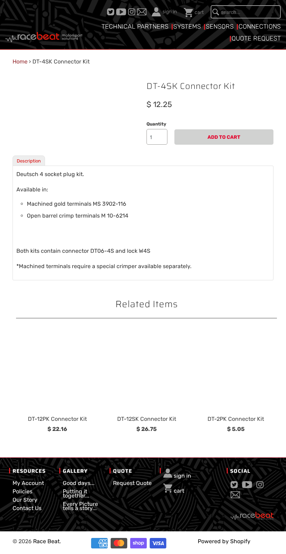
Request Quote (132, 483)
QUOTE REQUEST (256, 38)
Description (29, 161)
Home (20, 61)
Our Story (25, 499)
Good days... (79, 483)
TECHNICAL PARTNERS (134, 26)
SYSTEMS (187, 26)
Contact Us (27, 508)
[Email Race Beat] (142, 11)
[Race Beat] (43, 30)
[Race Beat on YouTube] (122, 11)
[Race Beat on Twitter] (111, 11)
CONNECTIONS (260, 26)
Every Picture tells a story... (80, 506)
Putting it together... (76, 493)
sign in (170, 12)
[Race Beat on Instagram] (132, 11)
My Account (28, 483)
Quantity (156, 124)
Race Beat (46, 541)
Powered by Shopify (224, 541)
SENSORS (220, 26)
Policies (22, 491)
